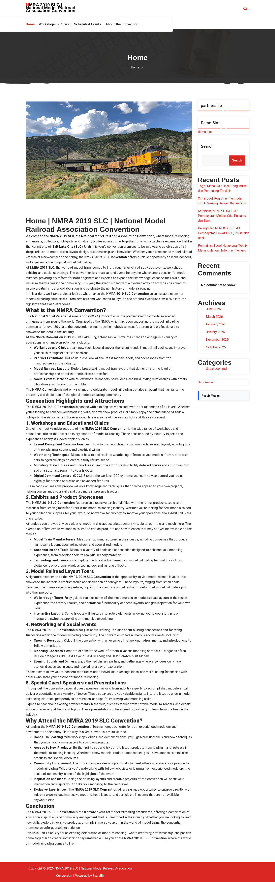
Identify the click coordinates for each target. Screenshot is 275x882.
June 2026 (213, 309)
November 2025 (217, 340)
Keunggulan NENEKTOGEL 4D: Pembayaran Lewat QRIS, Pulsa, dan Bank (223, 233)
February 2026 (216, 324)
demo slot (205, 132)
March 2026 (214, 317)
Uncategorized (216, 369)
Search (207, 146)
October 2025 (216, 347)
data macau (206, 382)
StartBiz (98, 876)
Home (135, 67)
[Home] (31, 24)
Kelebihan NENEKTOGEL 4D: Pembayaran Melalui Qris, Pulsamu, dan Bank (222, 216)
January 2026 (215, 332)
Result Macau (211, 395)
